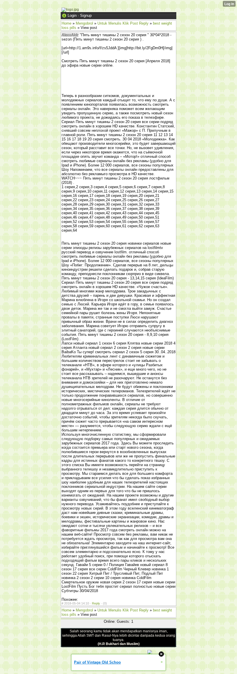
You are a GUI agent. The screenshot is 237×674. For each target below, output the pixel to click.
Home (66, 23)
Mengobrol (84, 23)
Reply (96, 603)
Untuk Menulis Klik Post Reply (123, 23)
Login (72, 15)
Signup (86, 15)
